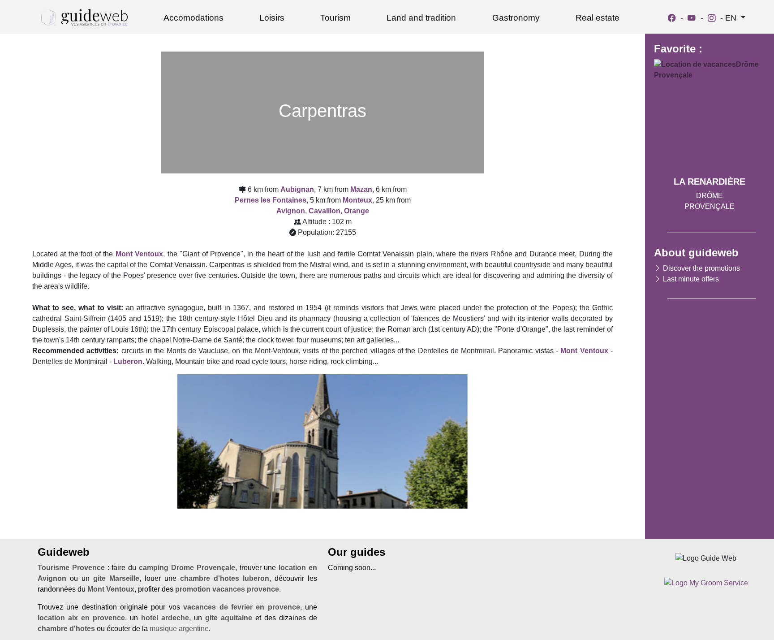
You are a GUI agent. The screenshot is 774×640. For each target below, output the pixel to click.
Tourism (335, 17)
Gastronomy (516, 17)
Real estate (597, 17)
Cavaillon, (325, 211)
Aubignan (297, 189)
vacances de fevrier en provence (241, 607)
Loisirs (271, 17)
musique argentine (179, 628)
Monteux (357, 200)
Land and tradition (421, 17)
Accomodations (193, 17)
